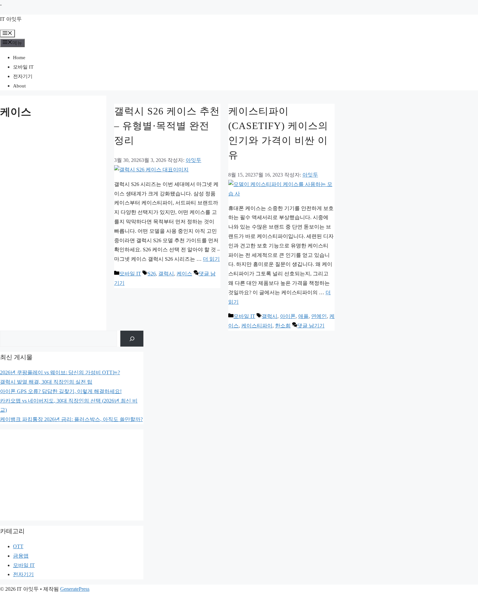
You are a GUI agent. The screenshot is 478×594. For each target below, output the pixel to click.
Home (19, 57)
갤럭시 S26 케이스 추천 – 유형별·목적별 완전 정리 (167, 126)
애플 (303, 316)
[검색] (131, 339)
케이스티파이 (256, 325)
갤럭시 (166, 273)
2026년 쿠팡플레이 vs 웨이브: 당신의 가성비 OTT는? (60, 372)
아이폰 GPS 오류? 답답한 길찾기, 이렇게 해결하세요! (61, 391)
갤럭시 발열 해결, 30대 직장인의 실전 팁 (46, 382)
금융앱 (21, 556)
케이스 (184, 273)
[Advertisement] (71, 475)
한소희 (283, 325)
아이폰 (288, 316)
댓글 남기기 (311, 325)
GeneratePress (74, 589)
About (19, 85)
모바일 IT (23, 67)
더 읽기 (211, 259)
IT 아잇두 (11, 19)
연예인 (319, 316)
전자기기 (23, 76)
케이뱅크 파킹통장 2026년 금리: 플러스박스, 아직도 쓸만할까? (71, 419)
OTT (18, 546)
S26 (152, 273)
